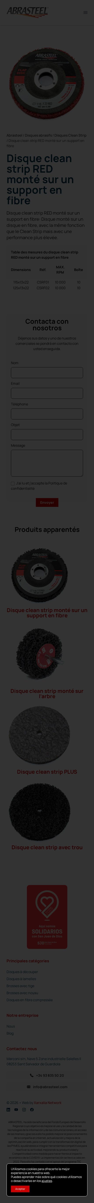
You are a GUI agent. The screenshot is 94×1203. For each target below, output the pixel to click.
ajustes (47, 1181)
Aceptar (20, 1189)
